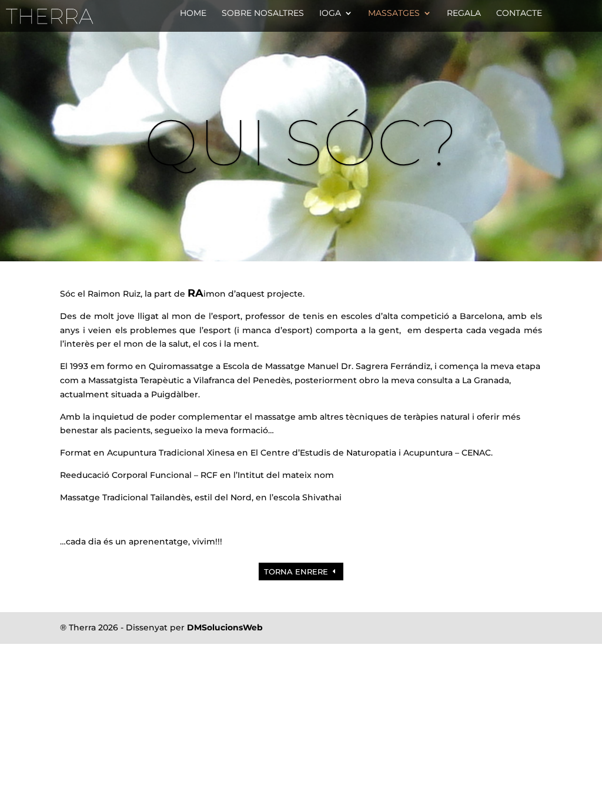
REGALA (464, 13)
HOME (193, 13)
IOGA (330, 13)
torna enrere (296, 571)
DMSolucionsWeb (225, 627)
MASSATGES (394, 13)
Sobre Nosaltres (263, 13)
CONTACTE (519, 13)
